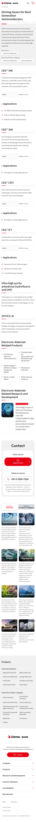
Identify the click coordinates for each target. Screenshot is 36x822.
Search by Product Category (12, 692)
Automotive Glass (9, 685)
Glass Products (8, 697)
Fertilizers (6, 680)
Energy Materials (26, 677)
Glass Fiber (23, 685)
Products (5, 7)
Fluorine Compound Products (10, 713)
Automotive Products (24, 697)
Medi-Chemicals (25, 672)
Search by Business (9, 669)
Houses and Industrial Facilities (26, 707)
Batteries (6, 718)
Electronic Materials (10, 53)
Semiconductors (26, 61)
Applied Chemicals (9, 672)
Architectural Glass (26, 680)
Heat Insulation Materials (25, 713)
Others (5, 722)
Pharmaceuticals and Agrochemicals (10, 707)
